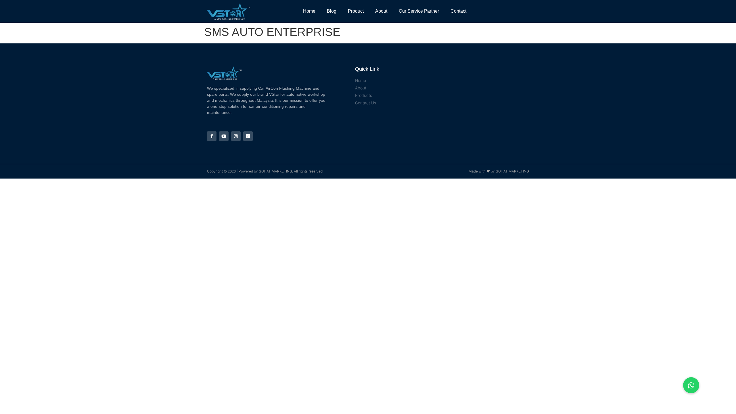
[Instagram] (236, 136)
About (381, 11)
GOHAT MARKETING (275, 171)
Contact (458, 11)
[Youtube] (224, 136)
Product (356, 11)
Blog (331, 11)
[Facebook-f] (211, 136)
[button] (691, 385)
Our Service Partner (419, 11)
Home (309, 11)
